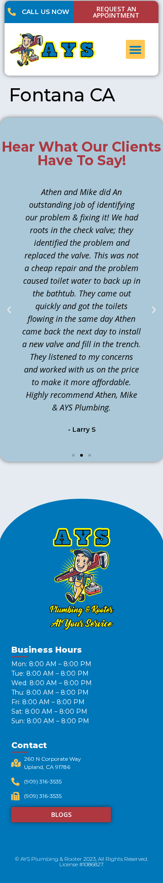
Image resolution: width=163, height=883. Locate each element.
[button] (135, 49)
